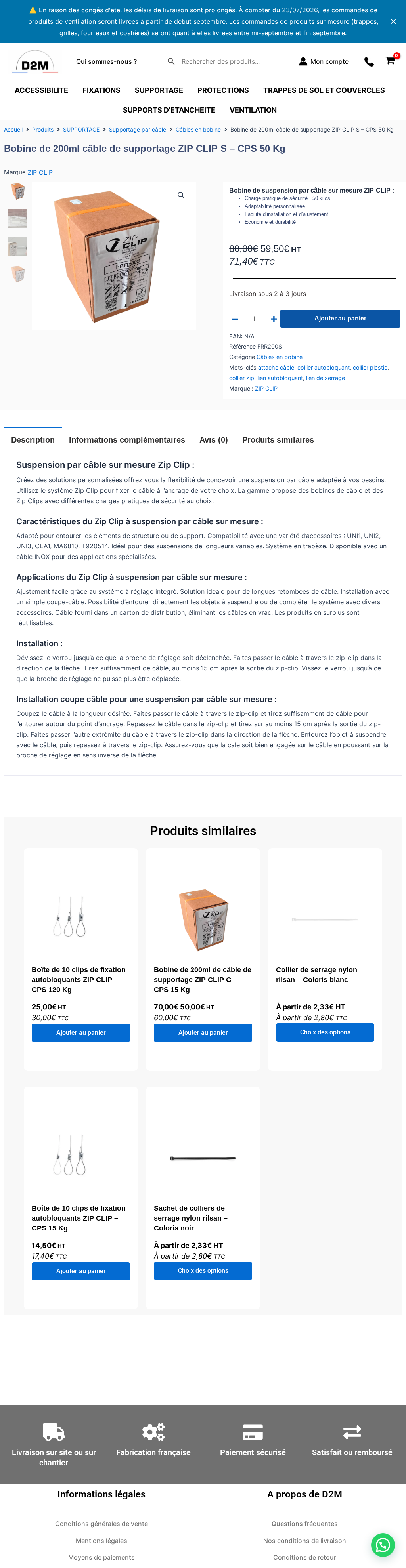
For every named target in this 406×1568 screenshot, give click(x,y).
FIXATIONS (101, 90)
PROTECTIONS (223, 90)
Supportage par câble (137, 129)
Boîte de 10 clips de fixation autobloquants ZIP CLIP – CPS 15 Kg (79, 1218)
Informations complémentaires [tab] (127, 439)
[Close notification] (393, 21)
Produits (43, 129)
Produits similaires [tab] (278, 439)
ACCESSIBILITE (41, 90)
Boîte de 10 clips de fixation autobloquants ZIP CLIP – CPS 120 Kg (79, 980)
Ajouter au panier (340, 318)
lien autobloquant (280, 377)
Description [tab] (33, 439)
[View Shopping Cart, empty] (390, 61)
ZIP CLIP (40, 172)
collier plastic (370, 367)
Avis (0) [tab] (213, 439)
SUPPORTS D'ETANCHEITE (169, 110)
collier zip (241, 377)
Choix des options (325, 1032)
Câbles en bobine (198, 129)
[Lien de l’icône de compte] (323, 61)
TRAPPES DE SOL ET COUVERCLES (324, 90)
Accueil (13, 129)
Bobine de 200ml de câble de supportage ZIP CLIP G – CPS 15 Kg (202, 980)
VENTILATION (253, 110)
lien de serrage (325, 377)
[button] (181, 195)
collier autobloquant (323, 367)
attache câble (276, 367)
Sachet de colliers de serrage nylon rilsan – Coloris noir (191, 1218)
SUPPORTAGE (159, 90)
